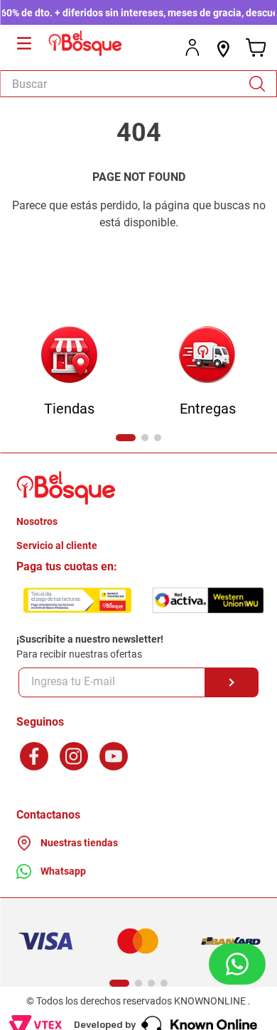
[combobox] (138, 83)
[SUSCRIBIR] (232, 682)
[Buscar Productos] (262, 83)
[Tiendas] (69, 355)
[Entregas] (208, 355)
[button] (126, 437)
